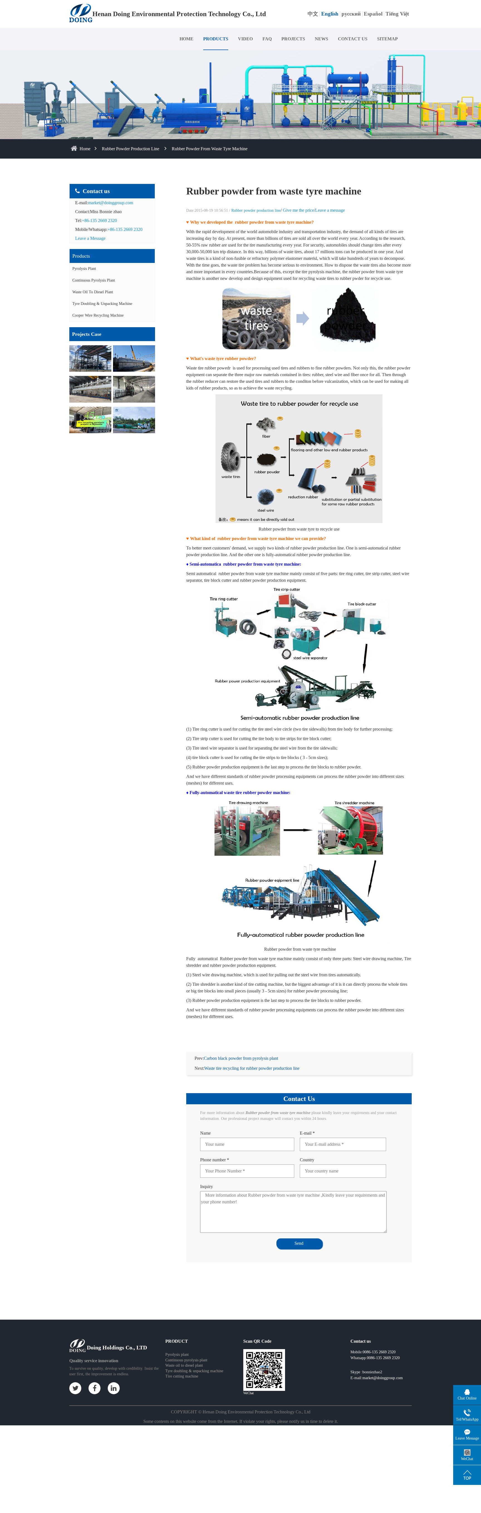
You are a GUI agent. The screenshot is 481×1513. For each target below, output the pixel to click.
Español (373, 14)
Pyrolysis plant (177, 1354)
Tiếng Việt (397, 14)
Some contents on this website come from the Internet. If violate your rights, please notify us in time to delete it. (240, 1421)
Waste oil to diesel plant (184, 1365)
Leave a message (330, 210)
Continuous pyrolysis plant (186, 1360)
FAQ (267, 38)
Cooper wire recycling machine (98, 315)
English (329, 14)
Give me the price (298, 210)
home (85, 148)
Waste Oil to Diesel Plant (92, 292)
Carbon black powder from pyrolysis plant (241, 1058)
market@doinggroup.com (110, 202)
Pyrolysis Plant (84, 269)
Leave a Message (90, 238)
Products (81, 256)
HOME (186, 38)
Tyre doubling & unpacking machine (102, 304)
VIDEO (245, 38)
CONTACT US (352, 38)
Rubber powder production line (130, 148)
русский (351, 14)
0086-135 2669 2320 (383, 1358)
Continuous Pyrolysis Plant (93, 280)
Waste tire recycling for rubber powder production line (252, 1068)
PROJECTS (293, 38)
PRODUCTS (215, 38)
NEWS (321, 38)
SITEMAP (387, 38)
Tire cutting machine (181, 1376)
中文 (313, 14)
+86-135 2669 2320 (99, 220)
